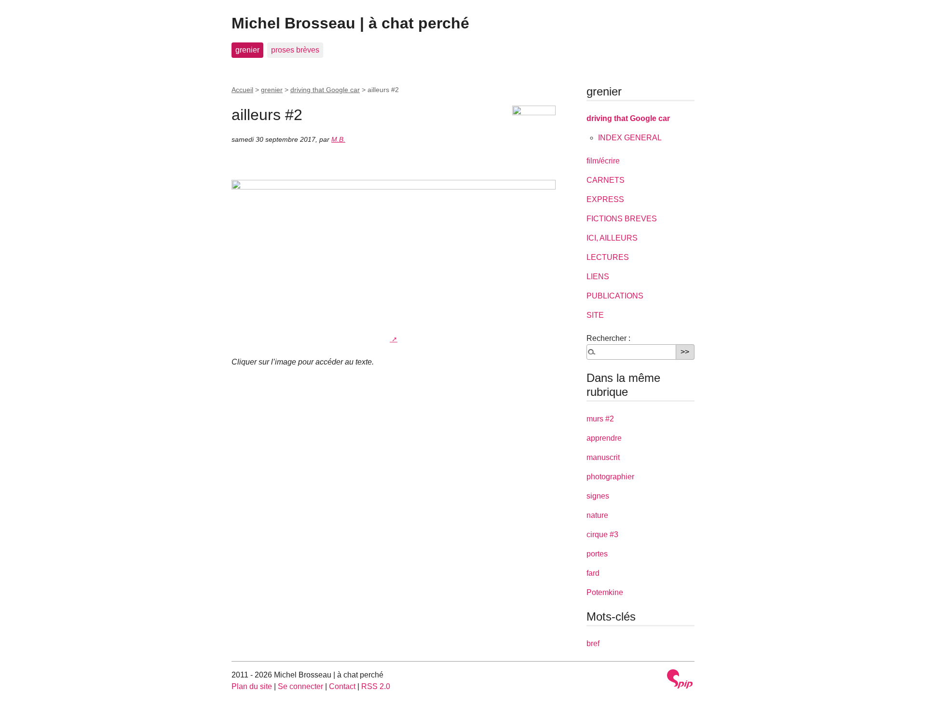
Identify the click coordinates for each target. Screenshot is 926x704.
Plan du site (252, 686)
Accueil (242, 90)
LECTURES (607, 257)
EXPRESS (605, 199)
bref (592, 643)
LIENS (597, 276)
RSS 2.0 (375, 686)
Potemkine (604, 592)
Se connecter (300, 686)
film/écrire (603, 161)
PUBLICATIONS (614, 296)
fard (592, 573)
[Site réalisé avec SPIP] (680, 679)
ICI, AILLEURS (612, 238)
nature (597, 515)
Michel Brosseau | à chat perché (350, 23)
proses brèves (295, 50)
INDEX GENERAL (630, 138)
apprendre (604, 438)
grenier (247, 50)
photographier (610, 477)
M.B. (338, 139)
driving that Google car (325, 90)
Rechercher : (608, 338)
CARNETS (605, 180)
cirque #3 (602, 534)
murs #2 (600, 419)
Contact (342, 686)
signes (597, 496)
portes (597, 554)
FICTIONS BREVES (621, 219)
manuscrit (603, 457)
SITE (595, 315)
